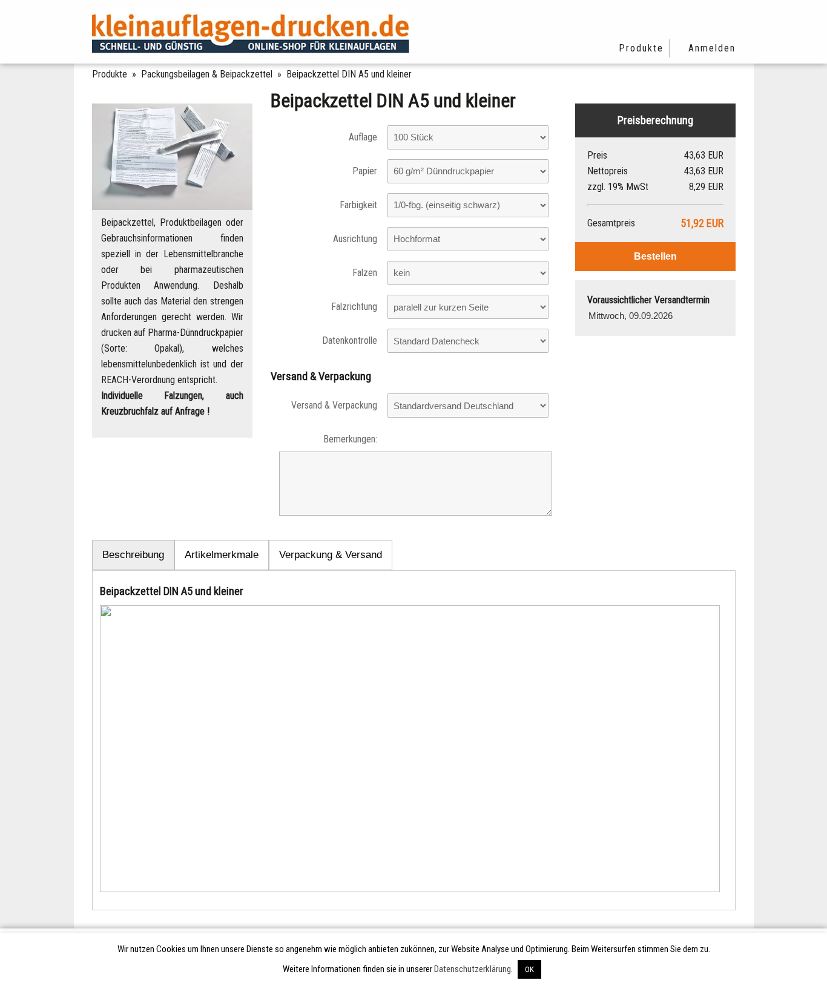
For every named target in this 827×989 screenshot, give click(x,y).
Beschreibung (133, 554)
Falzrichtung (354, 306)
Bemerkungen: (350, 439)
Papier (364, 171)
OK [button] (529, 969)
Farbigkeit (358, 205)
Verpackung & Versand (330, 554)
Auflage (363, 137)
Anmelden (712, 48)
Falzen (364, 272)
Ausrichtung (355, 239)
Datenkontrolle (349, 340)
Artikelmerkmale (222, 554)
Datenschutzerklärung (472, 969)
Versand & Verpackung (334, 405)
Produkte (641, 48)
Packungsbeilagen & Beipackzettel (206, 74)
